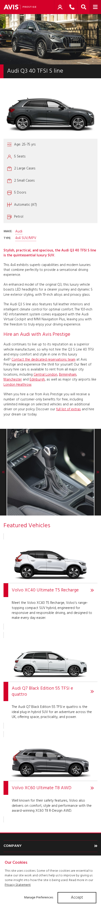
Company (13, 846)
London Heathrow (17, 385)
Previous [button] (3, 472)
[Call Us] (72, 7)
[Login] (60, 7)
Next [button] (97, 472)
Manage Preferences (38, 897)
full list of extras (68, 409)
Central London (45, 374)
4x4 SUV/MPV (25, 238)
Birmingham (67, 374)
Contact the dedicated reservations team (43, 359)
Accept (77, 897)
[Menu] (95, 7)
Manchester (13, 379)
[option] (50, 472)
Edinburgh (37, 379)
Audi (18, 231)
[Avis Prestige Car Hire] (20, 7)
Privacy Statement (18, 885)
